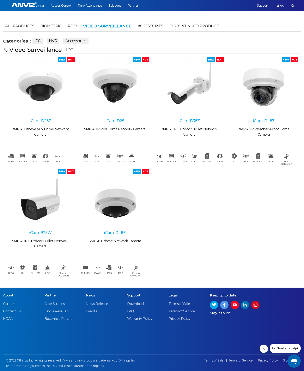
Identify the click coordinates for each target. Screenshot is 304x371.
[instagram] (255, 305)
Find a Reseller (56, 311)
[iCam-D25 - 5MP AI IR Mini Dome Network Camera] (115, 85)
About (8, 295)
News (90, 295)
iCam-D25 (114, 121)
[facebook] (224, 305)
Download (135, 304)
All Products (19, 26)
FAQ (130, 311)
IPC (38, 41)
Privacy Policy (179, 319)
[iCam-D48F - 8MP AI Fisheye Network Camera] (115, 197)
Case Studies (54, 304)
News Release (97, 304)
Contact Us (12, 311)
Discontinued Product (194, 26)
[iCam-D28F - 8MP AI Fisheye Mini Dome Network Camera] (40, 85)
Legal (173, 295)
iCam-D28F (40, 121)
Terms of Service (182, 311)
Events (91, 311)
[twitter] (214, 305)
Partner (133, 5)
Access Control (61, 5)
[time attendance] (27, 6)
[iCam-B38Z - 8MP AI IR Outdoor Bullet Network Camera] (189, 85)
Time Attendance (90, 5)
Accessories (151, 26)
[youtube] (235, 305)
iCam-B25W (40, 232)
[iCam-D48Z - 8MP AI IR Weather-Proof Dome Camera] (264, 85)
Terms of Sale (179, 304)
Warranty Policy (139, 319)
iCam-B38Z (189, 121)
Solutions (115, 5)
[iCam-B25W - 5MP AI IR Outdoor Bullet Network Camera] (40, 197)
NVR (53, 41)
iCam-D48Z (264, 121)
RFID (72, 26)
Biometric (50, 26)
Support (262, 5)
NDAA (8, 319)
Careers (9, 304)
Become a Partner (59, 319)
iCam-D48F (115, 232)
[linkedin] (245, 305)
